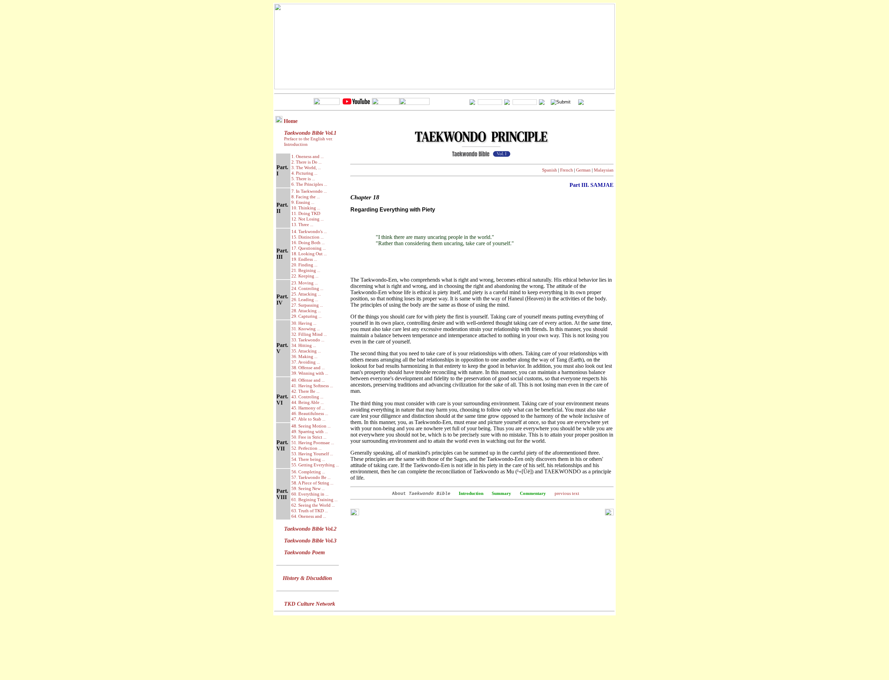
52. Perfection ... (306, 448)
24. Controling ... (307, 288)
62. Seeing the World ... (313, 505)
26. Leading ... (304, 299)
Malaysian (604, 170)
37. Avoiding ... (305, 362)
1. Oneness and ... (307, 156)
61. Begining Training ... (314, 499)
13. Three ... (302, 224)
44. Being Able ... (307, 402)
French (566, 170)
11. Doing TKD (305, 213)
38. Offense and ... (308, 367)
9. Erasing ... (302, 202)
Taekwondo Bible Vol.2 (310, 529)
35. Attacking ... (306, 351)
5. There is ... (303, 178)
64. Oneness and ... (308, 516)
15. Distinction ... (307, 237)
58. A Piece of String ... (312, 483)
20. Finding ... (304, 264)
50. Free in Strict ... (308, 437)
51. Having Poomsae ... (312, 442)
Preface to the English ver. (308, 138)
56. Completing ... (308, 471)
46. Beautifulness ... (309, 413)
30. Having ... (303, 323)
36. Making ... (304, 356)
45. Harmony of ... (308, 408)
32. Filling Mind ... (309, 334)
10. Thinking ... (305, 207)
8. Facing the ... (305, 196)
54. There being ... (308, 459)
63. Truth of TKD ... (309, 510)
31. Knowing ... (305, 328)
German (583, 170)
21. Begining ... (305, 270)
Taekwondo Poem (304, 552)
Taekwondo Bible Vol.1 (310, 133)
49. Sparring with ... (309, 431)
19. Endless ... (304, 259)
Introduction (296, 144)
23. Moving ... (304, 282)
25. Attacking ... (306, 294)
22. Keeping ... (304, 276)
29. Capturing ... (306, 316)
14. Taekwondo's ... (309, 231)
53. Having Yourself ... (312, 453)
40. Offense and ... (308, 380)
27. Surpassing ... (307, 305)
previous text (567, 493)
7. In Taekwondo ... (309, 191)
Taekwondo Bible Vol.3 (310, 541)
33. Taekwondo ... (307, 339)
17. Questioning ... (308, 248)
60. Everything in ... (310, 494)
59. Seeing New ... (308, 488)
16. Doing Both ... (308, 242)
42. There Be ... (305, 391)
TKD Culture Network (309, 604)
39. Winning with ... (309, 373)
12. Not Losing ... (307, 219)
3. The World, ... (306, 167)
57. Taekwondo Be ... (311, 477)
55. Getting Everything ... (315, 464)
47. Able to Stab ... (308, 419)
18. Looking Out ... (309, 253)
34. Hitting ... (303, 345)
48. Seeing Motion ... (311, 426)
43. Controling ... (307, 396)
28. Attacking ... (306, 310)
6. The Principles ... (309, 184)
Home (291, 121)
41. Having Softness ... (312, 385)
